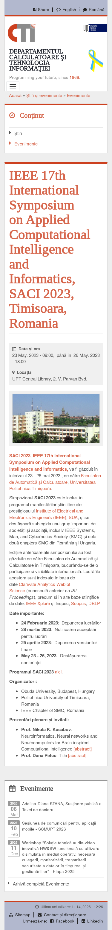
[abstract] (82, 748)
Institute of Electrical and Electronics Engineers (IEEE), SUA (46, 513)
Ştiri (18, 133)
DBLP (93, 603)
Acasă (15, 95)
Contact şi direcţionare (65, 914)
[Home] (22, 32)
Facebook (65, 921)
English (69, 9)
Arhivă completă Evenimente (41, 883)
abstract (77, 755)
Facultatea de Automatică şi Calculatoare (55, 478)
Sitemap (22, 914)
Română (97, 9)
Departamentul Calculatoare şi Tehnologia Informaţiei (37, 60)
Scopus (78, 603)
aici (58, 671)
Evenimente (78, 95)
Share (43, 9)
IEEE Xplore (38, 603)
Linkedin (95, 921)
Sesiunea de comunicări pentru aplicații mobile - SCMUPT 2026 (59, 825)
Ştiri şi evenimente (44, 95)
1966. (75, 77)
